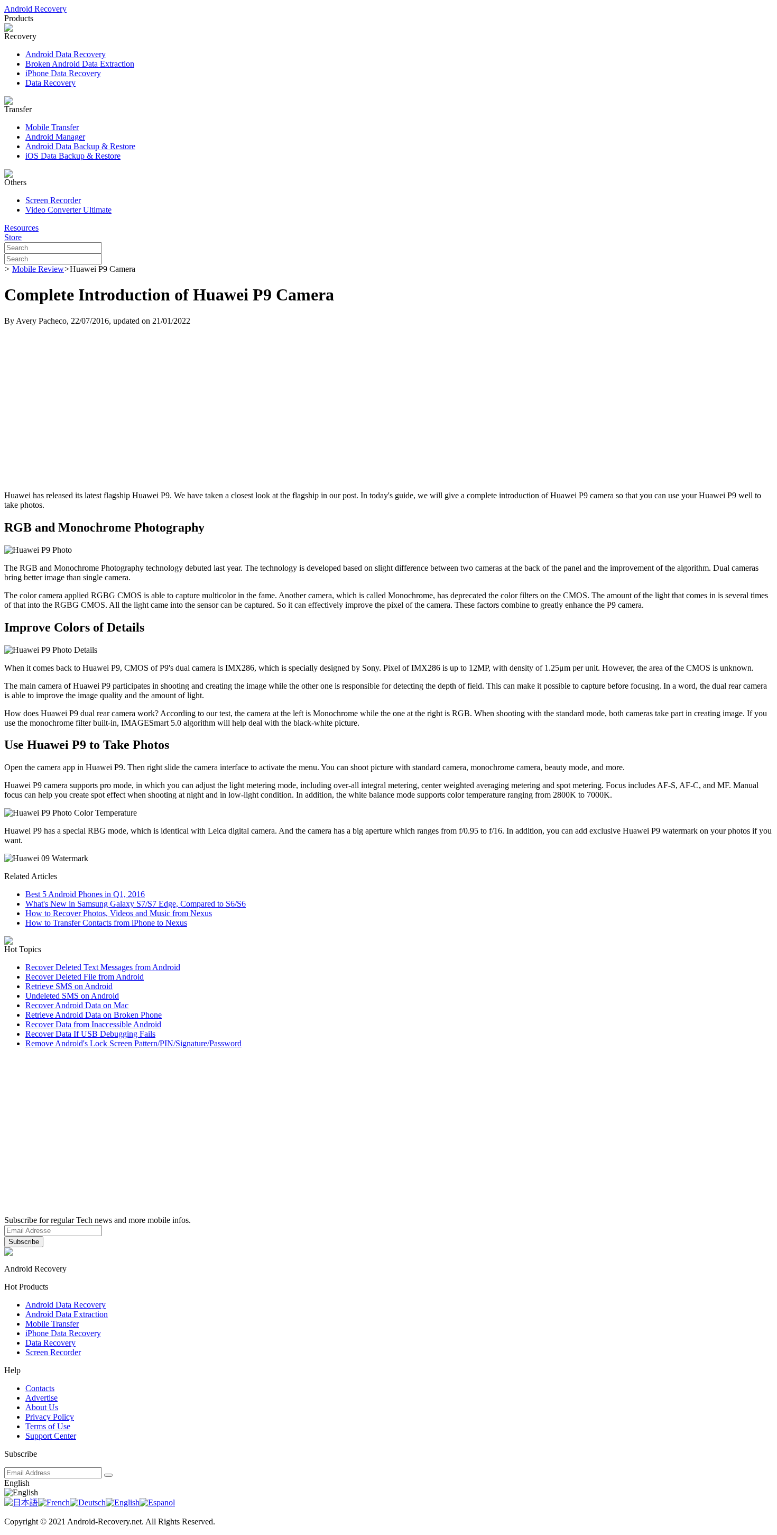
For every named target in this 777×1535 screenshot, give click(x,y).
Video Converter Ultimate (68, 209)
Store (13, 237)
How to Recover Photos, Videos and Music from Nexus (118, 913)
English (17, 1482)
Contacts (39, 1388)
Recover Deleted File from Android (84, 976)
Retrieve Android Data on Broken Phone (93, 1014)
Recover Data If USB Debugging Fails (90, 1033)
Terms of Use (47, 1426)
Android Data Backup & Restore (80, 146)
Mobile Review (38, 268)
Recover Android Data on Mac (76, 1005)
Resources (21, 227)
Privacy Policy (49, 1416)
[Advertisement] (388, 408)
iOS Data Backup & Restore (73, 155)
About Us (41, 1407)
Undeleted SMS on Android (72, 995)
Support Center (50, 1435)
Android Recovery (35, 8)
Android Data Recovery (65, 54)
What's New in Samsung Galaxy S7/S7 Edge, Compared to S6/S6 (135, 903)
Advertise (41, 1397)
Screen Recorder (53, 200)
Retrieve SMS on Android (69, 986)
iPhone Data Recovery (63, 73)
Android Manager (55, 136)
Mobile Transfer (52, 127)
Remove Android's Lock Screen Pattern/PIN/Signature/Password (133, 1043)
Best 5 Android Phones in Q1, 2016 (85, 894)
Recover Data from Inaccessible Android (93, 1024)
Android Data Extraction (66, 1314)
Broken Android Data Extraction (79, 63)
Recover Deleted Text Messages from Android (102, 967)
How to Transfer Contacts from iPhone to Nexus (106, 922)
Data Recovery (50, 82)
